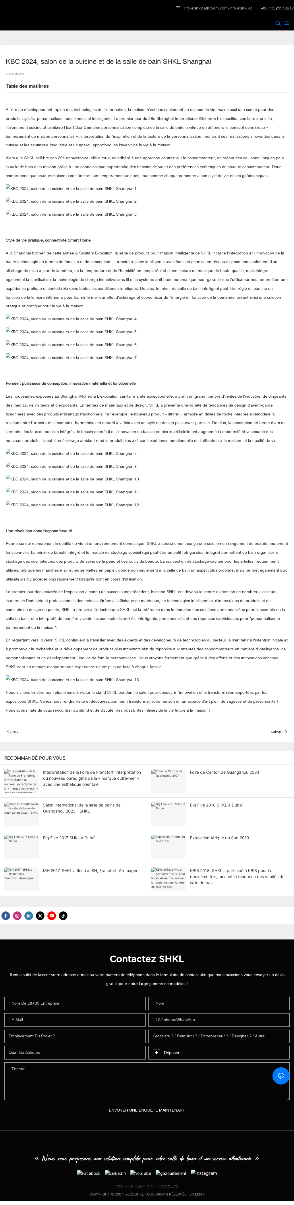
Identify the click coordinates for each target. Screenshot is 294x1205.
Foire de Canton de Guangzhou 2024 (224, 772)
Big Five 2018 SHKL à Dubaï (216, 804)
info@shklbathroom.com (205, 8)
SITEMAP (197, 1194)
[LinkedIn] (115, 1172)
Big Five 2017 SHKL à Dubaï (69, 837)
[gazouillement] (171, 1172)
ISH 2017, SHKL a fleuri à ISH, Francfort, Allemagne (90, 870)
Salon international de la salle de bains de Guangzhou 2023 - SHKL (82, 807)
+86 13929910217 (277, 8)
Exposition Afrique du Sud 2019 (219, 837)
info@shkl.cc (240, 8)
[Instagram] (204, 1173)
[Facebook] (88, 1172)
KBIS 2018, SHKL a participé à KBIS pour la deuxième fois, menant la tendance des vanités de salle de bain (237, 876)
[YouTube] (140, 1172)
